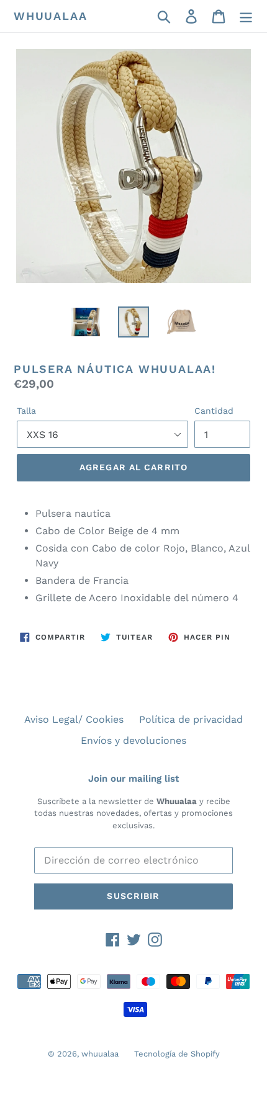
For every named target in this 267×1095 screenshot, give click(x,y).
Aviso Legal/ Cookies (74, 719)
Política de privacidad (191, 719)
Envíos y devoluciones (133, 740)
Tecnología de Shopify (177, 1053)
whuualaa (50, 15)
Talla (26, 411)
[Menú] (246, 16)
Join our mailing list (133, 778)
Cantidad (213, 411)
